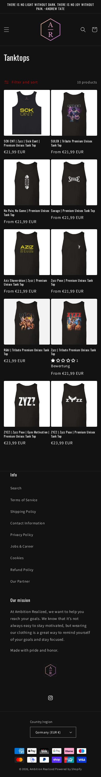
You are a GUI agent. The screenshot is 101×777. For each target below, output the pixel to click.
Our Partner (20, 581)
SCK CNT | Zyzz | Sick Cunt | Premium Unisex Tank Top (22, 143)
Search (16, 488)
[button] (6, 29)
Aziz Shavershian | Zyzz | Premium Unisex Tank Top (25, 282)
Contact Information (27, 523)
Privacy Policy (21, 534)
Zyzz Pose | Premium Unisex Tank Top (72, 282)
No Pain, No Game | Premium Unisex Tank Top (26, 213)
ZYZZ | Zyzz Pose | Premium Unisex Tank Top (73, 434)
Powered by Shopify (68, 769)
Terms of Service (24, 500)
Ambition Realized (42, 769)
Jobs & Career (22, 546)
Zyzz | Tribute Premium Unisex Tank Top (73, 352)
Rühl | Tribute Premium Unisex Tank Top (26, 352)
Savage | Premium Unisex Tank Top (73, 211)
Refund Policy (21, 569)
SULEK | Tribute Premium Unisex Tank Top (71, 143)
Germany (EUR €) (48, 732)
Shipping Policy (23, 511)
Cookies (17, 558)
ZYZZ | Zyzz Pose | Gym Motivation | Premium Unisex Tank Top (26, 434)
